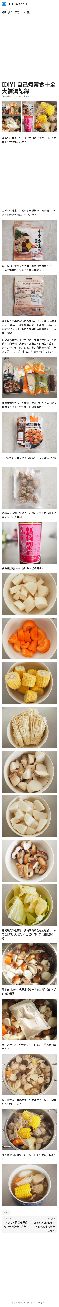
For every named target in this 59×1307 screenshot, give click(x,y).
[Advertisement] (29, 46)
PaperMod (43, 1303)
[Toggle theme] (27, 4)
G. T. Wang (16, 4)
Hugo (35, 1303)
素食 (6, 1212)
